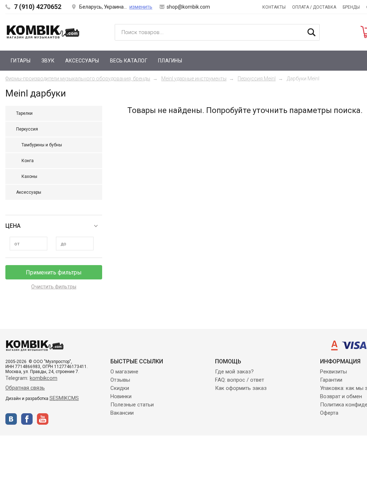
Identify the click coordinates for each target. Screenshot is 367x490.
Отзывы (120, 380)
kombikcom (43, 378)
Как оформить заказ (241, 388)
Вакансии (122, 413)
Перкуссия (27, 129)
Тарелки (24, 113)
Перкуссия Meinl (257, 78)
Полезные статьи (132, 404)
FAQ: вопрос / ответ (239, 380)
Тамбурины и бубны (42, 144)
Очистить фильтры (53, 286)
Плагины (170, 60)
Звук (48, 60)
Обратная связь (25, 388)
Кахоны (29, 176)
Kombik (43, 32)
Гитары (21, 60)
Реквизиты (333, 371)
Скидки (119, 388)
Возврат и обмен (341, 396)
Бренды (351, 7)
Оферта (329, 413)
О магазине (124, 371)
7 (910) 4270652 (37, 6)
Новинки (121, 396)
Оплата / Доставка (314, 7)
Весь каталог (128, 60)
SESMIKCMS (64, 398)
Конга (28, 160)
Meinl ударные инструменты (194, 78)
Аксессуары (82, 60)
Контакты (274, 7)
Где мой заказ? (234, 371)
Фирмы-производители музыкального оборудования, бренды (77, 78)
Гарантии (331, 380)
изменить (140, 7)
